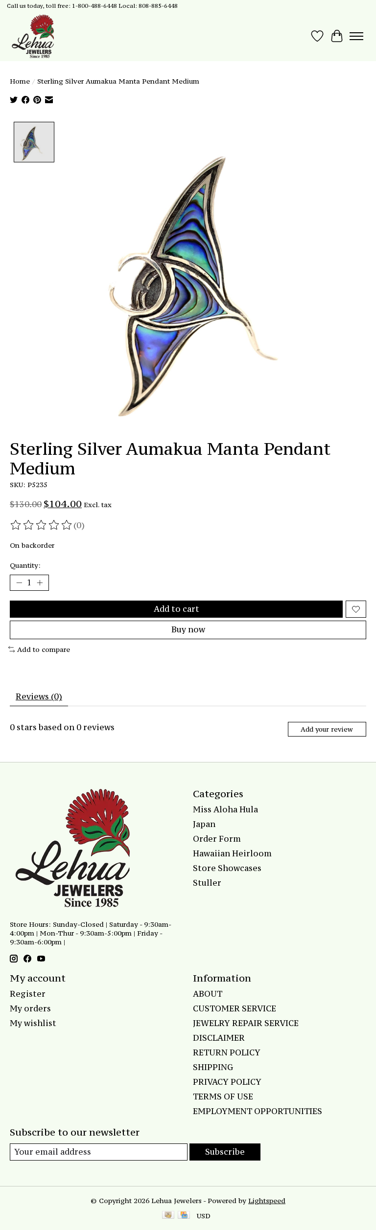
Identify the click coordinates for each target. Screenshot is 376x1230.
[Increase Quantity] (39, 583)
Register (28, 993)
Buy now (188, 629)
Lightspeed (266, 1200)
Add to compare (43, 649)
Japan (204, 824)
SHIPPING (213, 1067)
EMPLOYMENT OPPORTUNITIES (257, 1111)
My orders (30, 1008)
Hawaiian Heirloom (232, 853)
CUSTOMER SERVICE (234, 1008)
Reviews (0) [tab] (39, 696)
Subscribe (225, 1151)
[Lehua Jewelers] (32, 36)
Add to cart (176, 609)
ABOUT (207, 993)
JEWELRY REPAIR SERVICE (246, 1023)
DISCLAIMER (219, 1037)
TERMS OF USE (223, 1096)
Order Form (217, 838)
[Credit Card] (184, 1216)
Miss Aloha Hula (225, 809)
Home (20, 81)
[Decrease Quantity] (19, 583)
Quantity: (25, 565)
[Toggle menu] (356, 36)
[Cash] (168, 1216)
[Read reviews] (41, 525)
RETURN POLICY (226, 1052)
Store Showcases (227, 868)
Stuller (207, 882)
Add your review (327, 729)
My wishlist (33, 1023)
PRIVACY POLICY (227, 1081)
